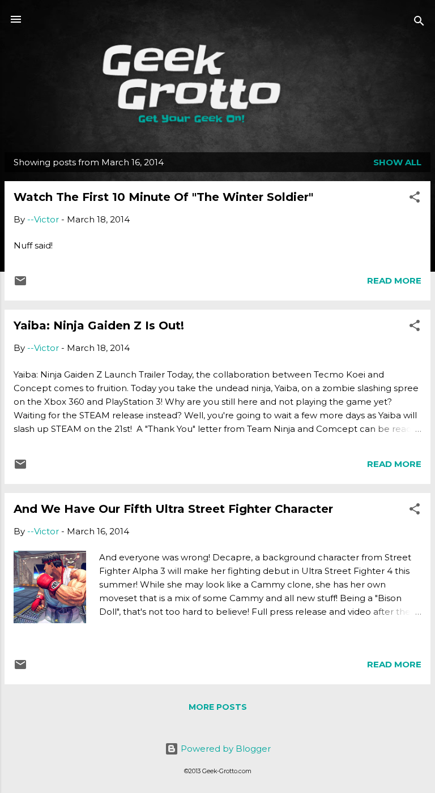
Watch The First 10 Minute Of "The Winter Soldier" (163, 197)
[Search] (419, 23)
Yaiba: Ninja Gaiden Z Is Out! (99, 325)
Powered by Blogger (224, 748)
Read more (394, 280)
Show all (397, 162)
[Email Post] (20, 284)
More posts (218, 707)
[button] (414, 199)
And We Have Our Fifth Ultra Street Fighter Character (173, 509)
